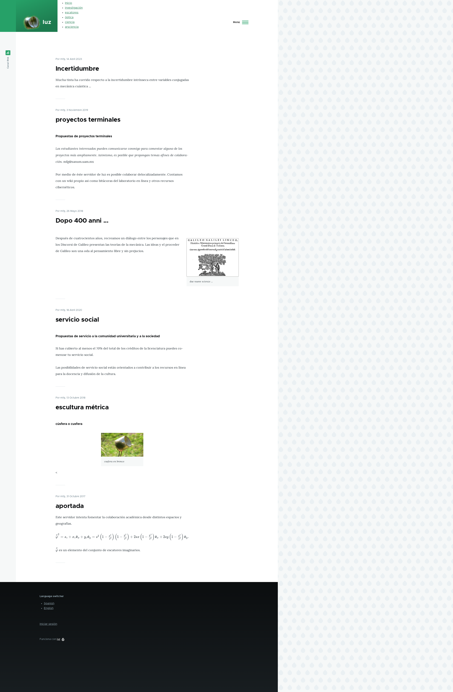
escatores (71, 12)
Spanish (49, 603)
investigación (74, 7)
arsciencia (72, 27)
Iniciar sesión (48, 624)
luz (47, 22)
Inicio (68, 3)
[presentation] (122, 537)
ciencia (69, 22)
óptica (69, 17)
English (48, 608)
